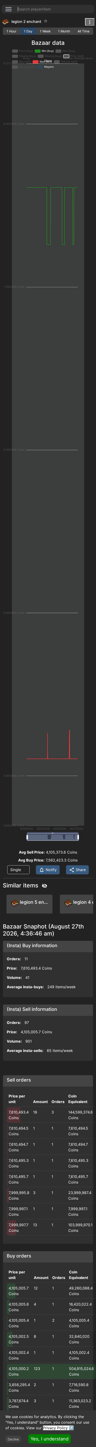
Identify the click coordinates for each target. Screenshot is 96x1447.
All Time (83, 31)
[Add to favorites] (45, 21)
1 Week (45, 31)
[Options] (89, 22)
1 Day (28, 31)
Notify (51, 869)
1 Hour (11, 31)
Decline (13, 1439)
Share (80, 869)
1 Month (64, 31)
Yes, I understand (50, 1439)
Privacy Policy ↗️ (58, 1428)
